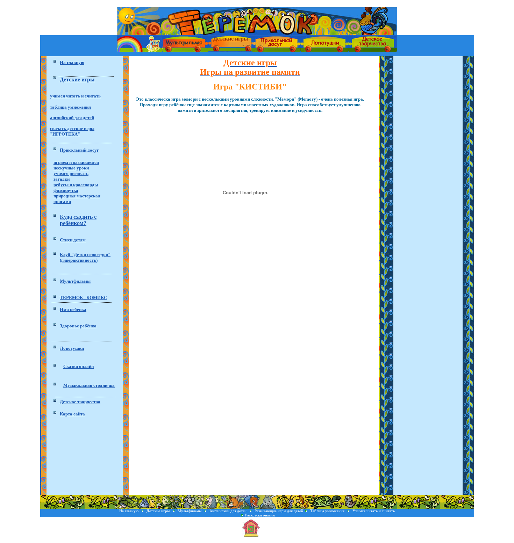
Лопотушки (72, 348)
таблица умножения (70, 107)
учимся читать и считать (75, 96)
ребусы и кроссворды (75, 184)
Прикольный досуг (79, 150)
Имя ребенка (73, 309)
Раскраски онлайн (260, 515)
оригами (62, 201)
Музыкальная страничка (89, 385)
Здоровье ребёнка (78, 325)
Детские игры (159, 511)
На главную (129, 511)
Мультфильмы (75, 281)
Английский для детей (228, 511)
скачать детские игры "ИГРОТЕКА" (72, 131)
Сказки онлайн (78, 366)
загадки (61, 179)
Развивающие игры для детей (279, 511)
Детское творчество (80, 401)
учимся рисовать (70, 173)
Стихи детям (73, 239)
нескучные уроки (71, 168)
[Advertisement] (85, 456)
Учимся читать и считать (373, 511)
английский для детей (72, 117)
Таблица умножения (327, 511)
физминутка (65, 190)
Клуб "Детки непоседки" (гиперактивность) (85, 257)
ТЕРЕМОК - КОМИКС (83, 297)
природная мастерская (76, 195)
